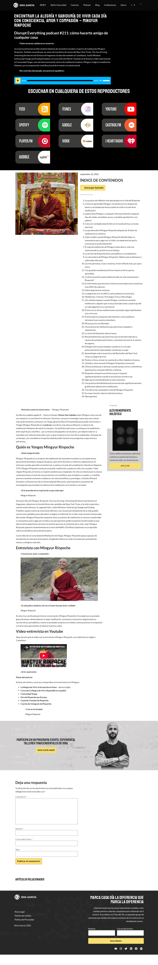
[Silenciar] (100, 80)
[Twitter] (126, 948)
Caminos (75, 5)
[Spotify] (141, 948)
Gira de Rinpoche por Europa (34, 697)
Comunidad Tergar (29, 694)
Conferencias (110, 5)
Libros (123, 5)
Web (17, 850)
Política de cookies (23, 915)
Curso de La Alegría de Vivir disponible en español (43, 690)
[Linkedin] (131, 948)
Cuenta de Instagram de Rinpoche (36, 703)
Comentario (21, 797)
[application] (62, 80)
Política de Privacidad (24, 919)
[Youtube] (115, 948)
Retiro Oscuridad (58, 5)
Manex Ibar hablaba (67, 415)
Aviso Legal (20, 911)
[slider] (106, 80)
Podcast (87, 5)
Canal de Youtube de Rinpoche (34, 700)
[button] (141, 4)
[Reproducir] (17, 80)
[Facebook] (136, 948)
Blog (97, 5)
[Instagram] (120, 948)
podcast (48, 425)
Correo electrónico (24, 839)
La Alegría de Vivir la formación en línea (39, 687)
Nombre (19, 829)
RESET (43, 5)
